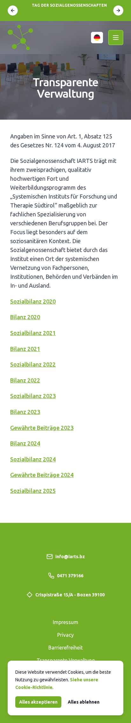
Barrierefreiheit (65, 647)
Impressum (65, 622)
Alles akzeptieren (38, 702)
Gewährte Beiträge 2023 (41, 428)
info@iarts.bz (70, 556)
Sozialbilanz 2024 (33, 459)
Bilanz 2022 (25, 380)
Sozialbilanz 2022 (33, 364)
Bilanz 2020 (25, 317)
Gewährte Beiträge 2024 (41, 475)
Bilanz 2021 (25, 349)
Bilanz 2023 (25, 412)
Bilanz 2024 (25, 443)
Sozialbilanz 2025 (33, 491)
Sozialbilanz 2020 (33, 301)
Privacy (65, 635)
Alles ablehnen (84, 702)
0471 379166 (70, 575)
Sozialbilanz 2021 (33, 333)
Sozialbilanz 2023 (33, 396)
